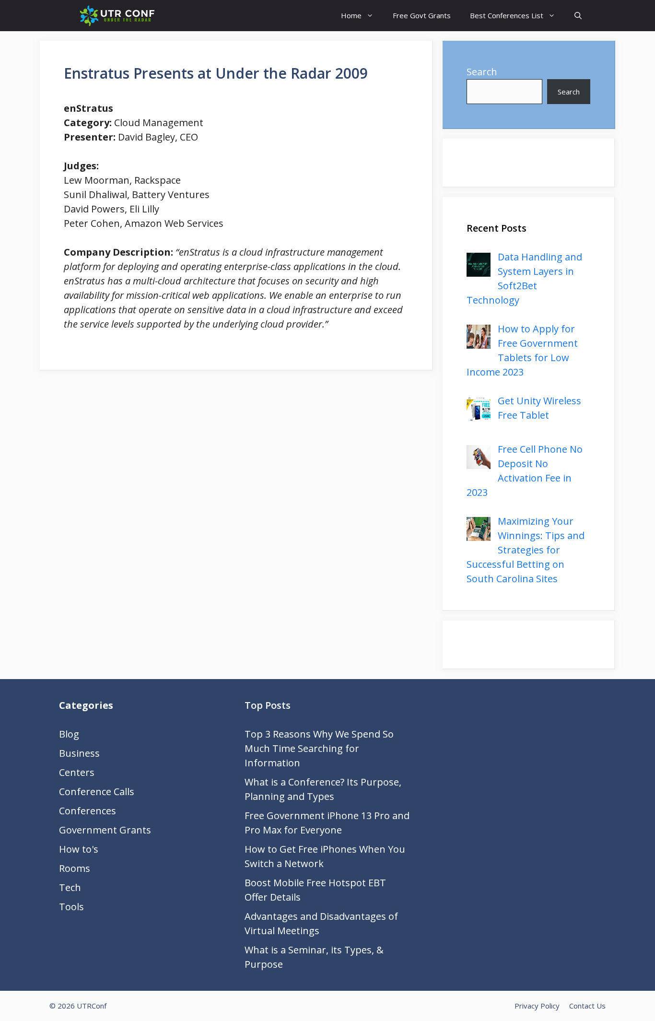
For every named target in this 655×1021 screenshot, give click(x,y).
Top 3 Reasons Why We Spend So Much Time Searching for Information (319, 748)
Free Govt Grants (422, 15)
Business (79, 753)
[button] (578, 15)
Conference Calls (96, 791)
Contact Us (587, 1005)
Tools (71, 906)
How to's (78, 849)
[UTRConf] (117, 15)
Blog (69, 734)
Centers (76, 772)
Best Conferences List (506, 15)
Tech (70, 887)
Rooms (74, 868)
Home (351, 15)
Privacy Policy (537, 1005)
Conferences (87, 810)
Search (482, 71)
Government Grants (105, 829)
